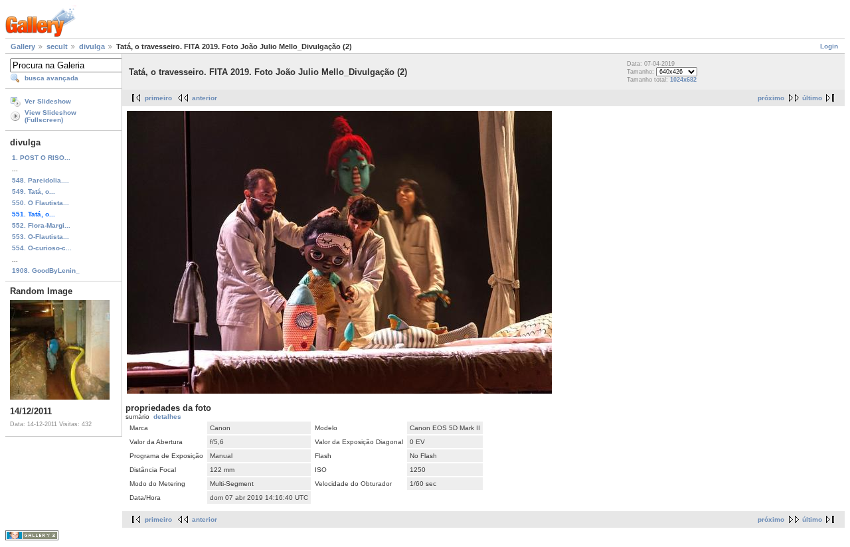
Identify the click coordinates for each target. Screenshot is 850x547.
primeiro (158, 98)
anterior (204, 98)
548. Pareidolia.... (40, 180)
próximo (771, 98)
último (812, 98)
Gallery (23, 46)
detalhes (167, 416)
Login (829, 46)
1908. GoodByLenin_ (46, 270)
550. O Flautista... (40, 202)
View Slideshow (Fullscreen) (50, 116)
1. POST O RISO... (41, 157)
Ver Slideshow (48, 101)
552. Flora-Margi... (41, 225)
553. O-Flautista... (40, 236)
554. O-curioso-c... (42, 248)
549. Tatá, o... (33, 191)
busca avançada (51, 78)
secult (57, 46)
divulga (92, 46)
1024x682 (683, 79)
